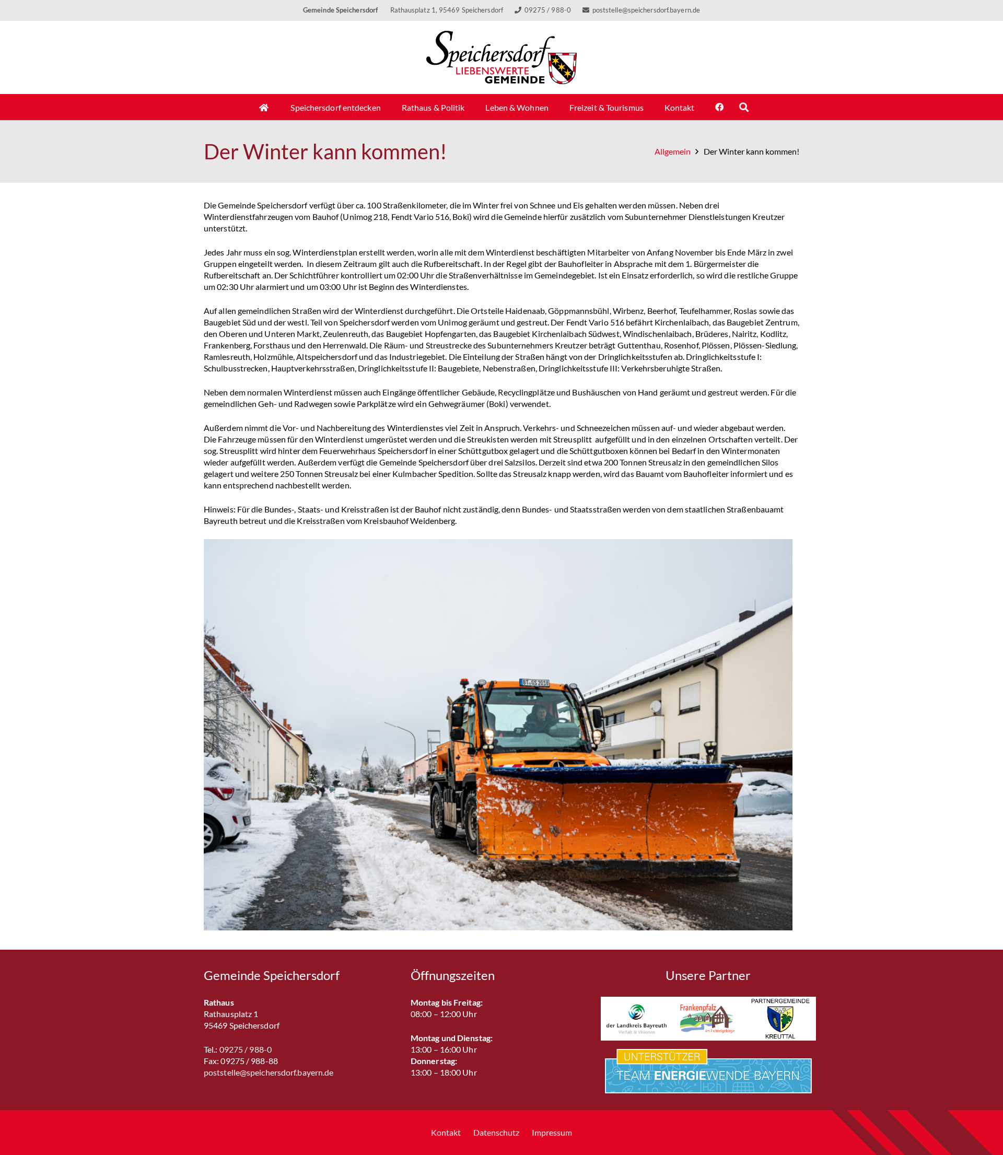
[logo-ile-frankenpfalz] (708, 1019)
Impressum (552, 1132)
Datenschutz (496, 1132)
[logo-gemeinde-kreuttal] (780, 1019)
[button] (743, 107)
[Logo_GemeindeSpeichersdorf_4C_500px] (501, 57)
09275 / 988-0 (245, 1049)
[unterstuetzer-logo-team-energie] (708, 1071)
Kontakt (446, 1132)
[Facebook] (719, 107)
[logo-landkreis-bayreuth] (636, 1019)
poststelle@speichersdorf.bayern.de (268, 1072)
